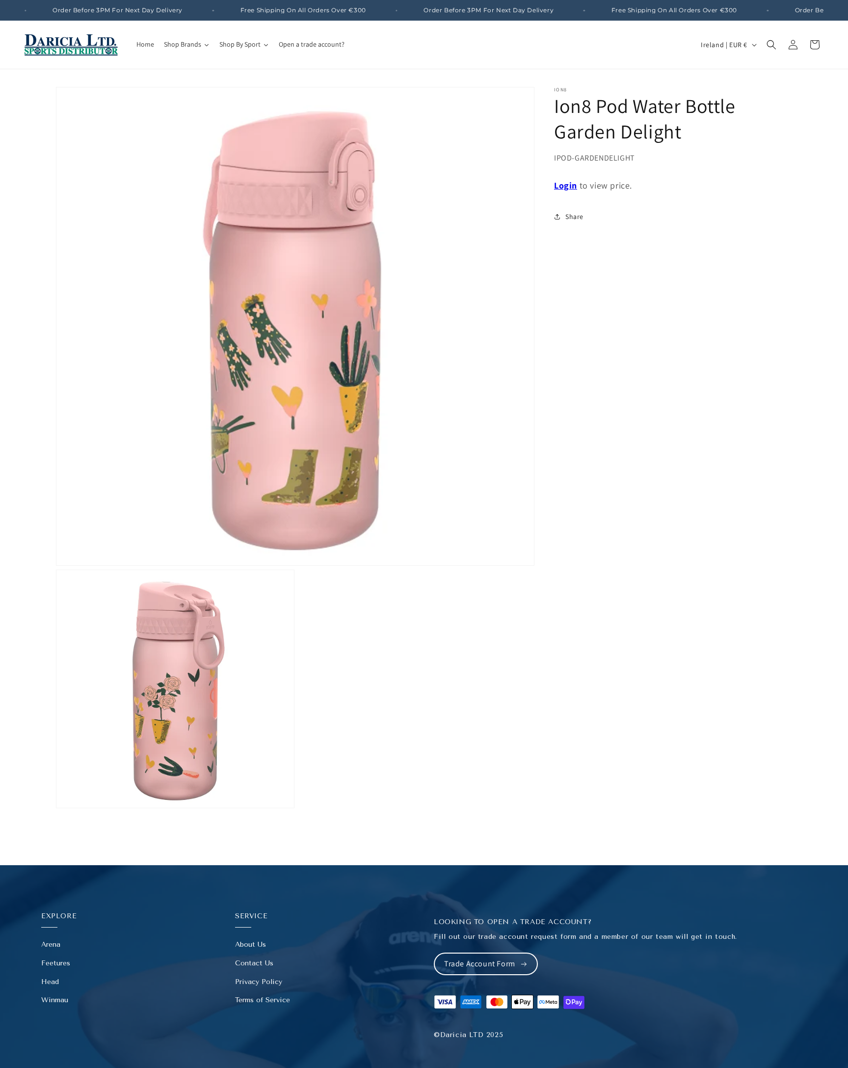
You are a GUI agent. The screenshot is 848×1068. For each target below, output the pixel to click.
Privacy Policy (258, 982)
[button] (771, 44)
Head (50, 982)
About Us (250, 944)
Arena (50, 944)
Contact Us (254, 963)
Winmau (54, 1000)
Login (565, 185)
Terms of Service (262, 1000)
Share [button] (574, 216)
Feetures (55, 963)
